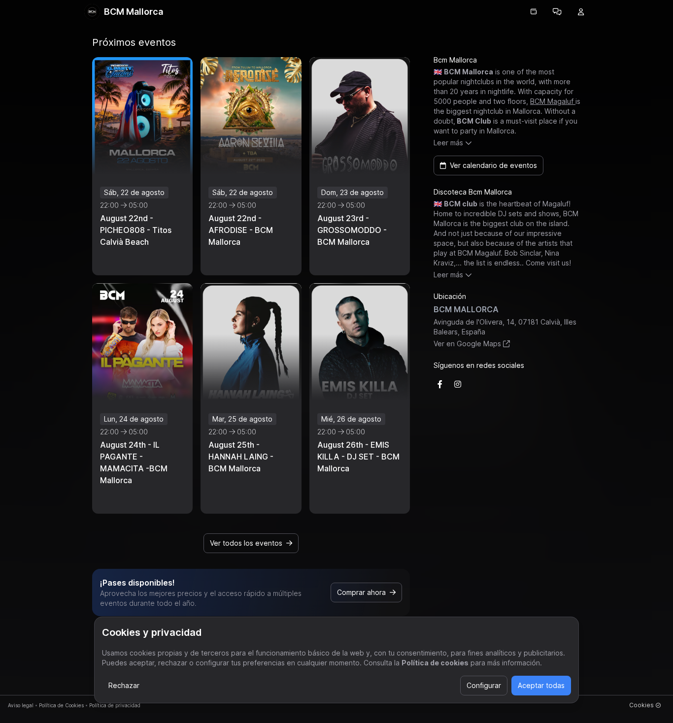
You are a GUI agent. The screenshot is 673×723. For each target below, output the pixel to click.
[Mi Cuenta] (581, 12)
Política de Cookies (61, 705)
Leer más (448, 142)
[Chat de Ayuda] (557, 12)
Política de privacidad (114, 705)
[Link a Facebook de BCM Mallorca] (440, 384)
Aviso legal (21, 705)
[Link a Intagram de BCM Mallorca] (457, 384)
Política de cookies (435, 662)
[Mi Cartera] (533, 12)
